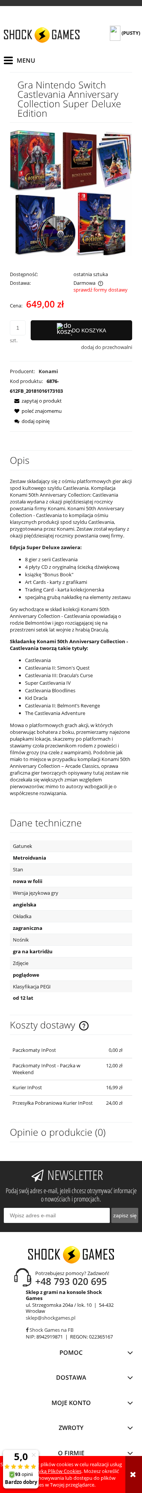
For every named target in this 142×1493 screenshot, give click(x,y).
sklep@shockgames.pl (50, 1318)
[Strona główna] (41, 35)
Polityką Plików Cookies (54, 1471)
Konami (48, 371)
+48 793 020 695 (71, 1281)
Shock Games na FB (50, 1330)
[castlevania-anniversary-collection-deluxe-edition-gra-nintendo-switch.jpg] (71, 192)
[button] (36, 400)
